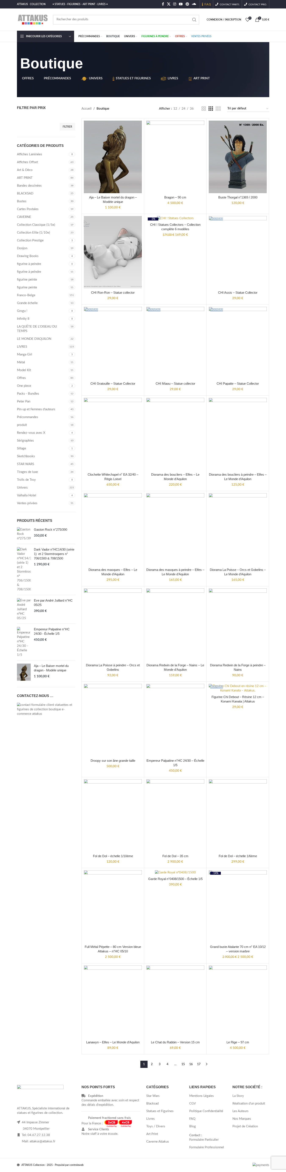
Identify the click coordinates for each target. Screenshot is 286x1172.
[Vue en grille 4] (218, 109)
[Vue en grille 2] (204, 109)
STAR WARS (25, 464)
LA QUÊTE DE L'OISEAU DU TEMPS (37, 329)
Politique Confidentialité (206, 1111)
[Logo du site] (33, 19)
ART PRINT (25, 177)
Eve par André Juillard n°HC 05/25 (53, 603)
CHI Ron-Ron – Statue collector (113, 292)
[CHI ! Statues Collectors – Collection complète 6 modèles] (175, 218)
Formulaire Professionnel (206, 1147)
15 (183, 1064)
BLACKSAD (25, 193)
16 (191, 1064)
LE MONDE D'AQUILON (34, 338)
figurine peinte (27, 279)
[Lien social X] (169, 4)
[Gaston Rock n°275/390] (24, 534)
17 (198, 1064)
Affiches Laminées (29, 154)
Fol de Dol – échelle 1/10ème (113, 856)
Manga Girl (24, 354)
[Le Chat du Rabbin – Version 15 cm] (175, 1001)
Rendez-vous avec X (31, 432)
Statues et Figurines (160, 1111)
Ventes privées (27, 503)
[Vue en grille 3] (211, 109)
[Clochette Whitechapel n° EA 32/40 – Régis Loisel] (113, 434)
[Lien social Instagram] (174, 4)
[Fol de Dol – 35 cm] (175, 815)
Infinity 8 (23, 318)
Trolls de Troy (26, 479)
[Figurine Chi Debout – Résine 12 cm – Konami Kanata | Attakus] (238, 688)
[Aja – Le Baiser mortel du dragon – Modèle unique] (113, 157)
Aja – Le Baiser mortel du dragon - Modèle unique (51, 668)
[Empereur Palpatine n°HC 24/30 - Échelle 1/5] (24, 642)
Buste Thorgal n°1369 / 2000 (237, 197)
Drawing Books (28, 256)
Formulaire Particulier (204, 1139)
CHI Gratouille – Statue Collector (112, 383)
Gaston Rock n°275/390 (50, 529)
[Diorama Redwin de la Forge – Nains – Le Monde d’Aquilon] (175, 624)
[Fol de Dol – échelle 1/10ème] (113, 815)
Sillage (21, 448)
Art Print (152, 1134)
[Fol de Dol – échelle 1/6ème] (238, 815)
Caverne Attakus (157, 1141)
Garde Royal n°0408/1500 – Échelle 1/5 (175, 879)
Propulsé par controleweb (69, 1165)
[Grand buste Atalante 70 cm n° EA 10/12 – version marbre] (238, 906)
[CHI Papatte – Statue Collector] (238, 343)
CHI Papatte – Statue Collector (238, 383)
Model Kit (24, 370)
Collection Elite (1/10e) (33, 232)
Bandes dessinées (29, 185)
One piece (24, 385)
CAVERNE (24, 217)
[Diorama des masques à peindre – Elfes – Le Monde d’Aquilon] (175, 529)
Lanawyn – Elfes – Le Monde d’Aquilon (113, 1042)
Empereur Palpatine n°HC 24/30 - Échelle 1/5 (52, 631)
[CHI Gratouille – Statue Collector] (113, 343)
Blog (192, 1126)
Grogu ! (22, 311)
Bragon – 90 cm (175, 197)
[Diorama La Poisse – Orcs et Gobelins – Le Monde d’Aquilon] (238, 529)
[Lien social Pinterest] (187, 4)
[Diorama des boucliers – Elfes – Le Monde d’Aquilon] (175, 434)
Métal (21, 362)
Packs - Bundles (28, 393)
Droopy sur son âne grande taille (113, 760)
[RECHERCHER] (194, 20)
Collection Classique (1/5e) (36, 224)
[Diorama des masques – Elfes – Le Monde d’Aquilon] (113, 529)
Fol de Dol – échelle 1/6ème (238, 856)
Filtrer (67, 126)
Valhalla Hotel (26, 495)
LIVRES (22, 346)
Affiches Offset (27, 162)
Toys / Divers (155, 1126)
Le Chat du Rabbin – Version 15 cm (175, 1042)
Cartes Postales (28, 209)
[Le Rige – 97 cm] (238, 1001)
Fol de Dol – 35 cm (175, 856)
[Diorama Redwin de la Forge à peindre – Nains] (238, 624)
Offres (21, 378)
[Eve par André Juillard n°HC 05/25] (24, 609)
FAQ (192, 1118)
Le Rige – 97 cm (238, 1042)
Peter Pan (23, 401)
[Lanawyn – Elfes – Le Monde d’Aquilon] (113, 1001)
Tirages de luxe (27, 472)
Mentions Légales (201, 1096)
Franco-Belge (26, 295)
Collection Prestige (30, 240)
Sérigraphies (25, 440)
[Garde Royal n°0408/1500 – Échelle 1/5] (175, 872)
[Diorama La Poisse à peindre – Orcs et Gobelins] (113, 624)
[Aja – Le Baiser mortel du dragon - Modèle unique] (24, 672)
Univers (22, 487)
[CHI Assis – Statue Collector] (238, 252)
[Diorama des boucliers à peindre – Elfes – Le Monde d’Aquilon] (238, 434)
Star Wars (153, 1096)
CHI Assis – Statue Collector (237, 292)
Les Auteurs (240, 1111)
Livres (150, 1118)
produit (22, 425)
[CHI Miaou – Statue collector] (175, 343)
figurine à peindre (29, 264)
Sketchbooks (26, 456)
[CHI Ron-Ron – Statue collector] (113, 252)
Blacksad (152, 1103)
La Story (238, 1096)
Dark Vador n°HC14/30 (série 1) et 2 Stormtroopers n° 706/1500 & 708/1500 (54, 554)
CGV (192, 1103)
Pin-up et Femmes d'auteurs (36, 409)
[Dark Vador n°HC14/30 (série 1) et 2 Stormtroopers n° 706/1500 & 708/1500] (24, 569)
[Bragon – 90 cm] (175, 157)
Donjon (22, 248)
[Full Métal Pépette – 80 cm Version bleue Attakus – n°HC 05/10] (113, 906)
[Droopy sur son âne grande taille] (113, 720)
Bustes (21, 201)
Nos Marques (241, 1118)
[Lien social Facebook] (163, 4)
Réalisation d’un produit (248, 1103)
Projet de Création (245, 1126)
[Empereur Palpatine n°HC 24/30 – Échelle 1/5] (175, 720)
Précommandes (27, 417)
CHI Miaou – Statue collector (175, 383)
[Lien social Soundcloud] (193, 4)
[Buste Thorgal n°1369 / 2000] (238, 157)
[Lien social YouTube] (181, 4)
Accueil (87, 108)
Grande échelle (27, 303)
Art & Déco (25, 170)
